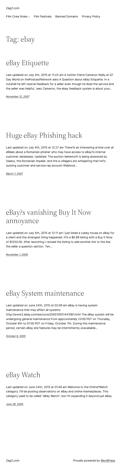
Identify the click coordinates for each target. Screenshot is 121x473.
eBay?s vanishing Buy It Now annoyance (49, 216)
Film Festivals (43, 16)
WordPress (108, 460)
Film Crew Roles (16, 16)
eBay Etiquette (27, 62)
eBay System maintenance (45, 293)
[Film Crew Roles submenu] (29, 16)
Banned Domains (66, 16)
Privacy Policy (91, 16)
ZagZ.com (12, 8)
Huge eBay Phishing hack (44, 135)
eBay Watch (23, 374)
